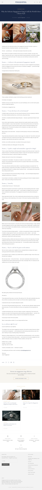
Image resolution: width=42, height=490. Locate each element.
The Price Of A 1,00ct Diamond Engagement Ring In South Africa (10, 403)
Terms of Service (31, 468)
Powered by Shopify (29, 487)
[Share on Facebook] (6, 362)
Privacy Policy (30, 470)
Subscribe (5, 464)
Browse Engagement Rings (21, 378)
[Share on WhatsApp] (9, 362)
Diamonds (30, 456)
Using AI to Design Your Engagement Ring (30, 403)
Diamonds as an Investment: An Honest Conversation (10, 424)
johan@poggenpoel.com (26, 350)
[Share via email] (14, 362)
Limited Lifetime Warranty (33, 465)
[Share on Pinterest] (11, 362)
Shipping (29, 467)
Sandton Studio (31, 474)
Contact (29, 461)
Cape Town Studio (31, 472)
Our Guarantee (31, 463)
